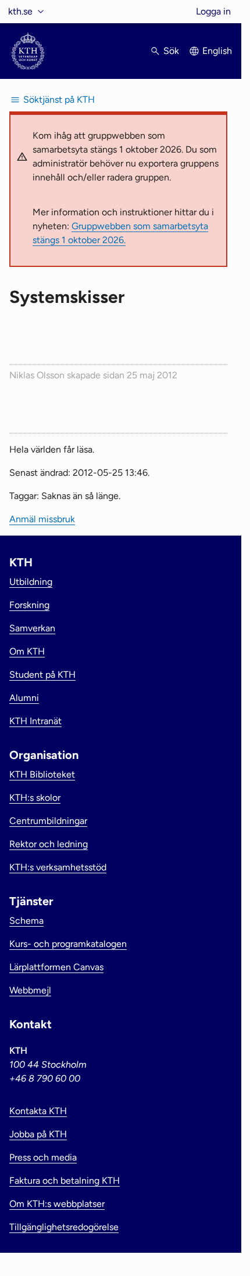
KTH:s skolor (34, 797)
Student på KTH (42, 674)
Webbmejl (30, 990)
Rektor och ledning (48, 844)
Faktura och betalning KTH (64, 1180)
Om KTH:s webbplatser (57, 1203)
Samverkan (32, 628)
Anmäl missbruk (42, 519)
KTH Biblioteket (42, 774)
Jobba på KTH (38, 1134)
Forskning (29, 604)
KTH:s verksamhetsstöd (57, 867)
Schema (26, 920)
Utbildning (30, 581)
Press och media (43, 1157)
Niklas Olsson (37, 375)
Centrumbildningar (48, 820)
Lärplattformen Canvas (56, 967)
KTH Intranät (35, 720)
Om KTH (27, 651)
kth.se (20, 11)
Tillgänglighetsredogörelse (64, 1226)
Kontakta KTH (38, 1110)
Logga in (213, 11)
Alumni (24, 697)
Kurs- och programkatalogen (68, 943)
